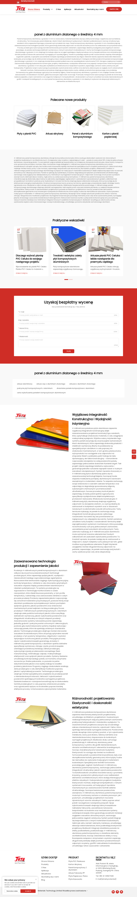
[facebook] (117, 891)
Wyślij (69, 351)
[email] (134, 451)
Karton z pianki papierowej (110, 135)
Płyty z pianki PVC (26, 133)
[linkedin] (113, 891)
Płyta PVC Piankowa (76, 861)
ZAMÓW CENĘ (114, 9)
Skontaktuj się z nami (95, 9)
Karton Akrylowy (75, 864)
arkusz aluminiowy (24, 384)
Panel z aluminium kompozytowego (82, 135)
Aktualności (79, 9)
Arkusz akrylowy (54, 133)
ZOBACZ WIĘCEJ (22, 273)
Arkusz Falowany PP (76, 873)
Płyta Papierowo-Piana (78, 876)
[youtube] (121, 891)
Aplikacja (67, 9)
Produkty (46, 9)
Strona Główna (34, 9)
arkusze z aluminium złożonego (82, 384)
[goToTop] (134, 457)
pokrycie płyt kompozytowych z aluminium (35, 388)
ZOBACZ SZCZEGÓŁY (26, 118)
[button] (66, 279)
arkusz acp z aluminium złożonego (50, 384)
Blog (43, 880)
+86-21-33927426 (106, 876)
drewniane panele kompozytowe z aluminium (75, 388)
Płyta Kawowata (75, 879)
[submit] (118, 2)
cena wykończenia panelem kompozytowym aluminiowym (41, 392)
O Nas (58, 9)
